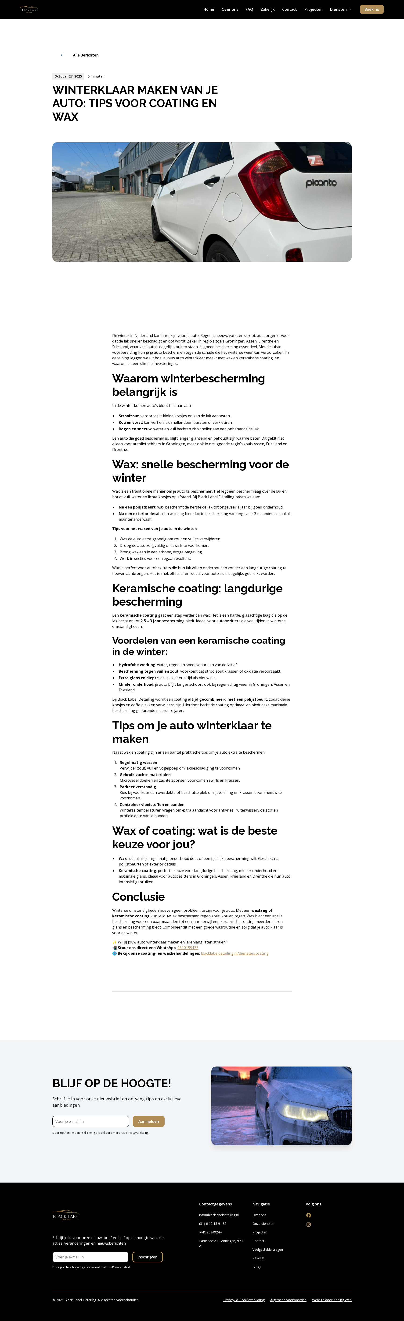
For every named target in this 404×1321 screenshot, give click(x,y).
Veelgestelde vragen (267, 1249)
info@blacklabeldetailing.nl (219, 1215)
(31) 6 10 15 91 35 (213, 1223)
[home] (29, 9)
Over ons (230, 9)
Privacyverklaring (137, 1133)
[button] (341, 9)
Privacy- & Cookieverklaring (244, 1300)
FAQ (249, 9)
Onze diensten (263, 1223)
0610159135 (187, 947)
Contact (289, 9)
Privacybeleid (121, 1267)
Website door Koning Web (332, 1300)
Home (208, 9)
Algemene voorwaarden (288, 1300)
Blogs (256, 1266)
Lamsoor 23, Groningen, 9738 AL (222, 1243)
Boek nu (371, 9)
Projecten (313, 9)
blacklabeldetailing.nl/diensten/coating (235, 953)
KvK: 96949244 (210, 1232)
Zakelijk (268, 9)
